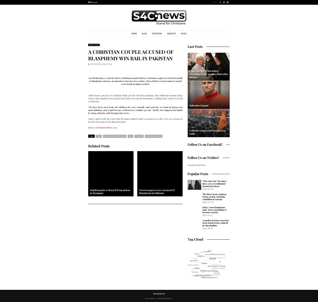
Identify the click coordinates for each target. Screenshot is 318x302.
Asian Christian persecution (114, 136)
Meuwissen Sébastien (101, 64)
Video (183, 33)
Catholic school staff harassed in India (207, 132)
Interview (157, 33)
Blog (144, 33)
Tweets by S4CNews (196, 165)
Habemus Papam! (198, 105)
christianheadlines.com (106, 127)
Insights (171, 33)
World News (94, 45)
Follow (215, 2)
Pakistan (139, 136)
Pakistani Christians (153, 136)
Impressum (159, 293)
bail (130, 136)
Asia (98, 136)
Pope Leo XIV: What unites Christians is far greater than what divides (208, 74)
